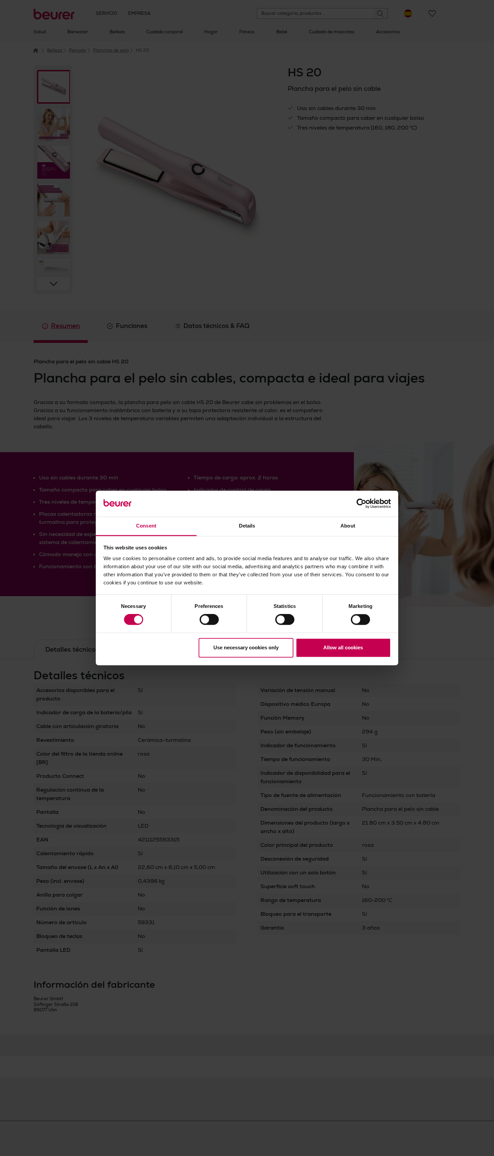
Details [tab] (247, 526)
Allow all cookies (343, 647)
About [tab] (347, 526)
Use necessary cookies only (246, 647)
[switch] (209, 619)
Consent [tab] (146, 526)
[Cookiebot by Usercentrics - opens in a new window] (361, 504)
